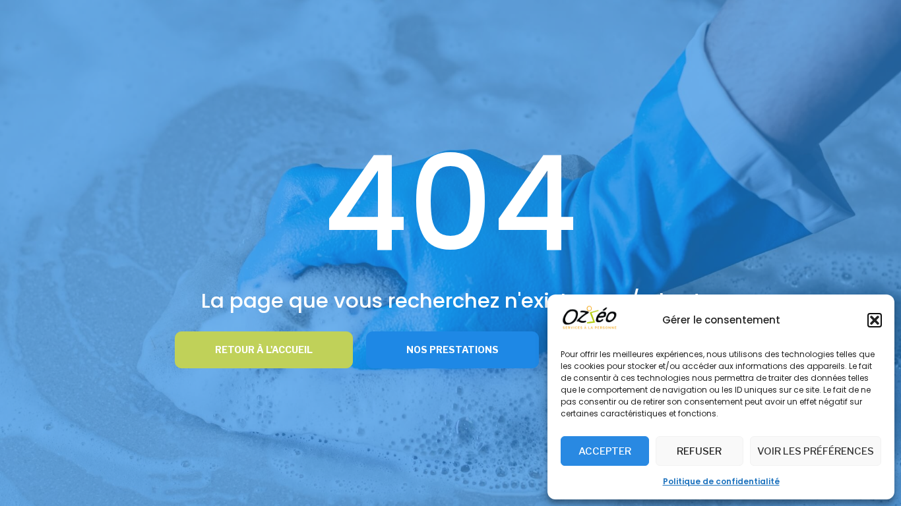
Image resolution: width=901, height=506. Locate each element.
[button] (874, 320)
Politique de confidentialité (721, 481)
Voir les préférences (815, 451)
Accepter (604, 451)
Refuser (699, 451)
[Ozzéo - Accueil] (589, 327)
